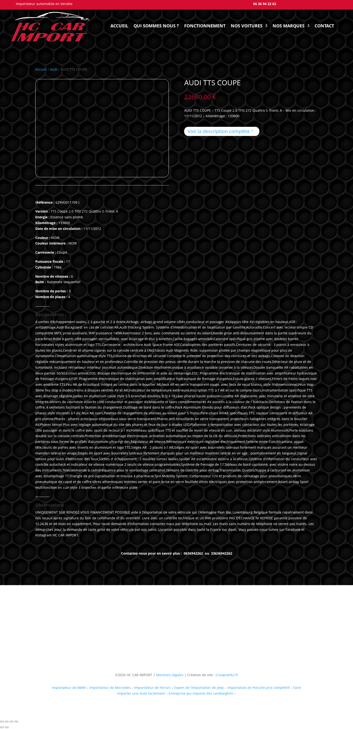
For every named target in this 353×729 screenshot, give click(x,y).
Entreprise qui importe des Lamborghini (201, 693)
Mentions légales (169, 675)
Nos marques (288, 26)
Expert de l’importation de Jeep (199, 687)
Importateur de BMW (69, 687)
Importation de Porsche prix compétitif (258, 687)
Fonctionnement (204, 26)
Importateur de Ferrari (152, 687)
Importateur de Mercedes (110, 687)
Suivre (249, 643)
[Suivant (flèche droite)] (7, 727)
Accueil (119, 26)
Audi (53, 69)
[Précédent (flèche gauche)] (2, 727)
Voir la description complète (219, 131)
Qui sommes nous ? (156, 26)
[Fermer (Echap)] (16, 721)
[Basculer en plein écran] (7, 721)
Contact (324, 26)
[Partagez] (11, 721)
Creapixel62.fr (227, 675)
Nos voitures (246, 26)
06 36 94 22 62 (264, 3)
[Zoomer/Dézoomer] (2, 721)
